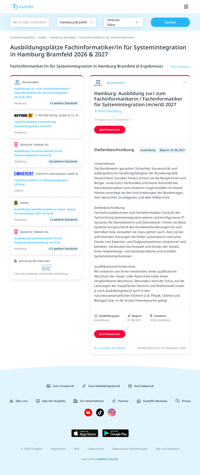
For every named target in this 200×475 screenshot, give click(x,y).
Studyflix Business (155, 401)
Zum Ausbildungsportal (104, 386)
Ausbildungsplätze (22, 37)
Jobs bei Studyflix (53, 401)
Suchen (170, 22)
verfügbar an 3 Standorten (112, 119)
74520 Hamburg (109, 111)
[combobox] (123, 22)
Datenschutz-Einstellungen (130, 449)
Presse (186, 401)
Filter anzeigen (180, 66)
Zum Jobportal (144, 386)
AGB (76, 449)
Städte (42, 37)
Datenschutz (96, 449)
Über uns (22, 401)
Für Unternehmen (92, 401)
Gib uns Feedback (167, 449)
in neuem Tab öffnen (112, 348)
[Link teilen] (183, 83)
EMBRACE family (107, 459)
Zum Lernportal (63, 386)
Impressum (58, 449)
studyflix (26, 6)
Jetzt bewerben (110, 129)
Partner (123, 401)
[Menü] (186, 6)
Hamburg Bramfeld (63, 37)
